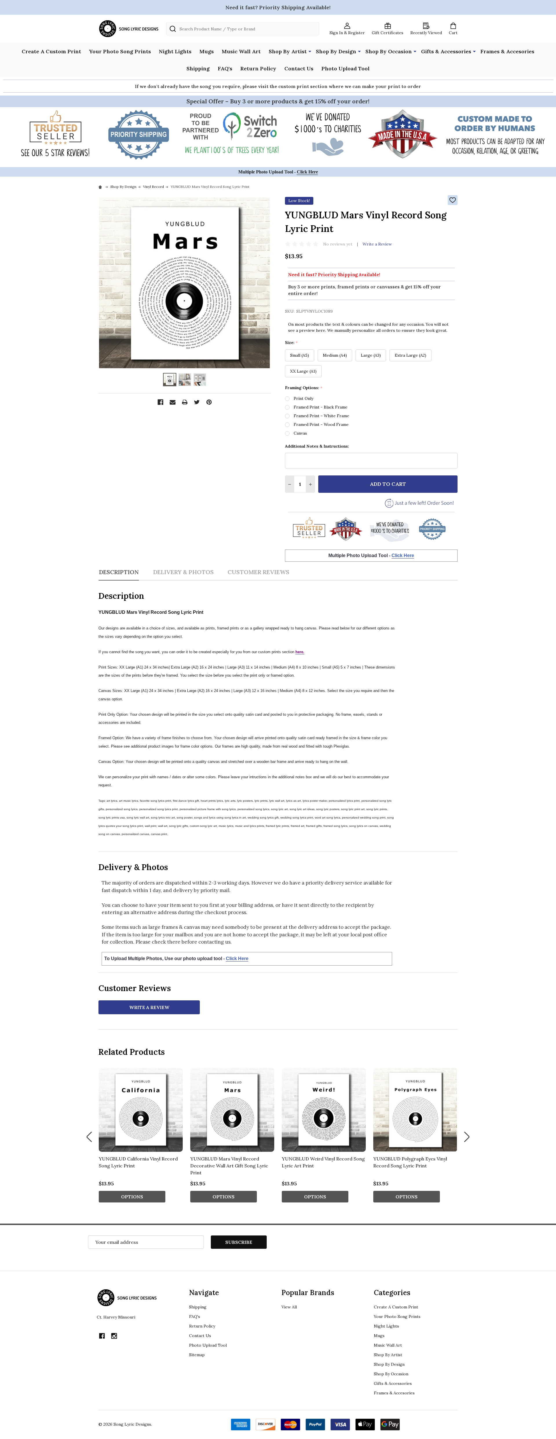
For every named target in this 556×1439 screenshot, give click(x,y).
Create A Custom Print (51, 51)
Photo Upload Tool (345, 68)
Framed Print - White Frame (321, 415)
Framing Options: (304, 388)
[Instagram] (114, 1336)
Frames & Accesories (507, 51)
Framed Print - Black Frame (321, 407)
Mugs (207, 51)
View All (289, 1307)
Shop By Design (336, 51)
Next (467, 1137)
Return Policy (258, 68)
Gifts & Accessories (446, 51)
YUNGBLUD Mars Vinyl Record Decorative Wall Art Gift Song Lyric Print (229, 1166)
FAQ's (225, 68)
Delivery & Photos (183, 572)
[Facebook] (160, 402)
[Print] (185, 402)
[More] (309, 51)
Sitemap (197, 1354)
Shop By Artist (288, 51)
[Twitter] (197, 402)
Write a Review (377, 244)
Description (119, 572)
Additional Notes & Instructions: (317, 446)
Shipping (198, 68)
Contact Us (298, 68)
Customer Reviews (258, 572)
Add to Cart (388, 484)
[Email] (172, 402)
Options (132, 1197)
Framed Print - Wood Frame (321, 424)
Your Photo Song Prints (120, 51)
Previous (89, 1137)
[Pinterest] (209, 402)
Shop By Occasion (388, 51)
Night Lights (175, 51)
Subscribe (238, 1242)
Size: (291, 342)
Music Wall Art (241, 51)
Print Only (303, 398)
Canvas (300, 433)
